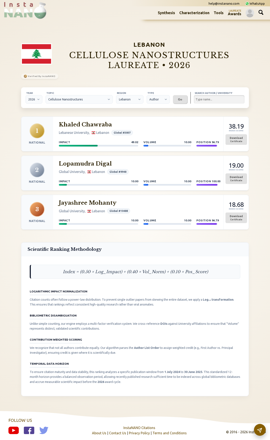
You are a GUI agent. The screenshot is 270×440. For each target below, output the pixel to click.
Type (150, 93)
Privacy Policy (139, 433)
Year (29, 93)
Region (121, 93)
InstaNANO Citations (139, 428)
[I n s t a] (21, 16)
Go (180, 99)
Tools (219, 13)
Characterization (194, 13)
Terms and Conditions (170, 433)
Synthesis (166, 13)
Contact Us (117, 433)
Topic (50, 93)
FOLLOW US (20, 420)
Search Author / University (213, 93)
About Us (99, 433)
